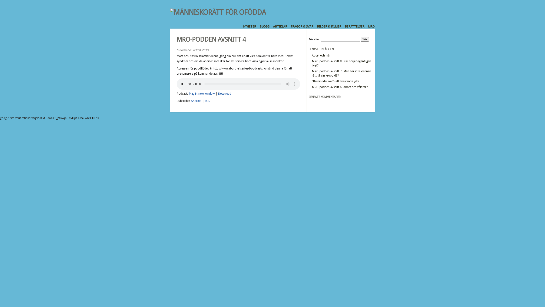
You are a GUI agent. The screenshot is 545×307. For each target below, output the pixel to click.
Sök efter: (314, 39)
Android (196, 101)
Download (224, 93)
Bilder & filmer (329, 26)
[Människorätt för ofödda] (218, 12)
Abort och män (321, 55)
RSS (207, 101)
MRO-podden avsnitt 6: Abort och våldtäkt (340, 87)
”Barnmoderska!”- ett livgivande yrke (335, 81)
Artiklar (280, 26)
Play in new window (202, 93)
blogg (265, 26)
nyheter (249, 26)
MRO (371, 26)
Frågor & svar (302, 26)
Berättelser (354, 26)
